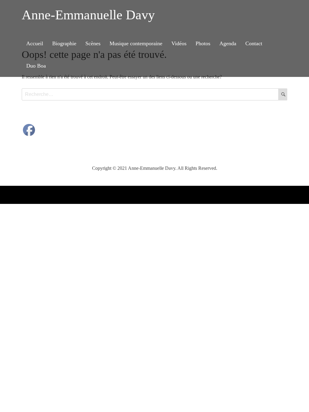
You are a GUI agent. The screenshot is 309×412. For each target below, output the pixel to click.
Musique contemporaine (136, 43)
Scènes (92, 43)
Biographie (64, 43)
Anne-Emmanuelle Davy (88, 15)
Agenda (227, 43)
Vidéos (178, 43)
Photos (203, 43)
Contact (253, 43)
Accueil (34, 43)
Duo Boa (36, 66)
